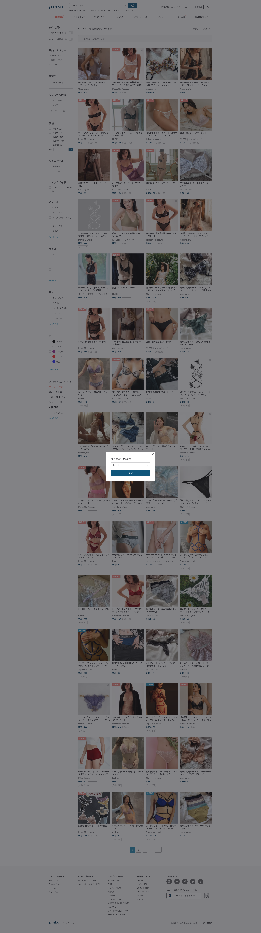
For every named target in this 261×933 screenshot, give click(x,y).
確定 (130, 472)
